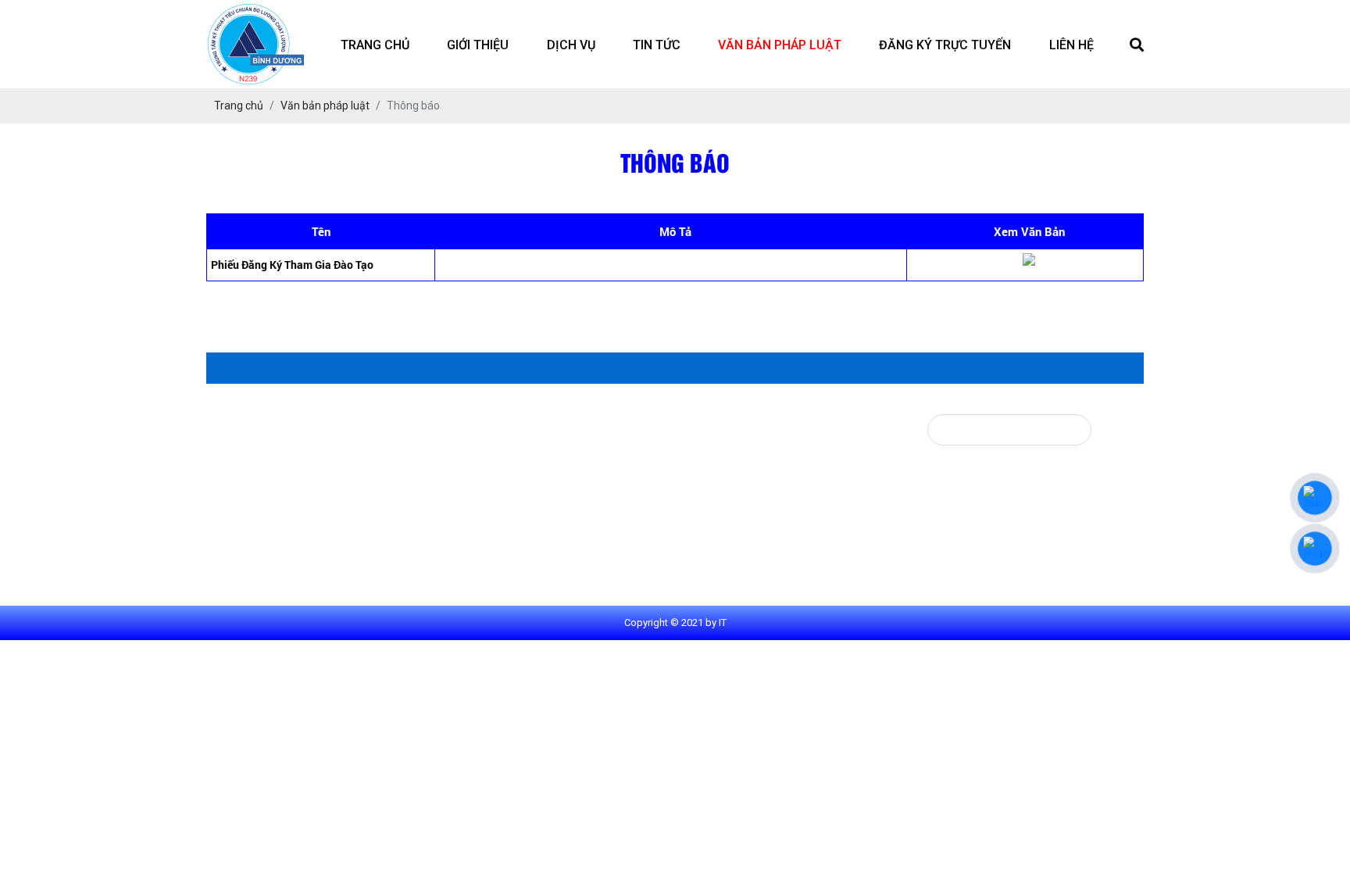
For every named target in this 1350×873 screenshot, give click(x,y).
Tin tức (656, 45)
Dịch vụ (571, 45)
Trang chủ (375, 45)
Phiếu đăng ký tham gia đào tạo (292, 264)
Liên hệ (1071, 45)
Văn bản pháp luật (779, 45)
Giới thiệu (478, 45)
